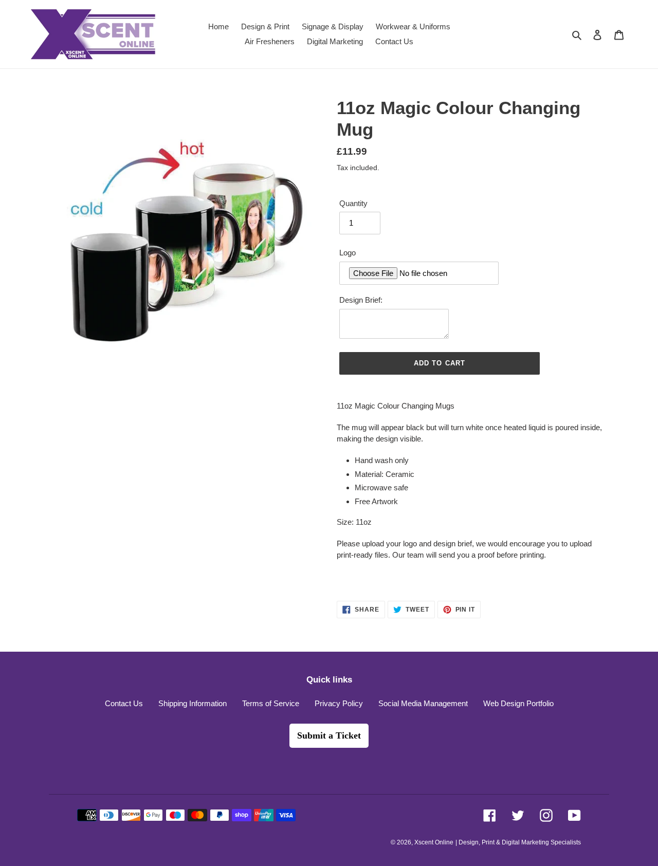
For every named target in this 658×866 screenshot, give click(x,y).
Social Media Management (423, 703)
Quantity (353, 203)
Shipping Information (192, 703)
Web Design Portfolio (518, 703)
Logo (347, 252)
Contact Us (124, 703)
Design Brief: (360, 300)
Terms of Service (270, 703)
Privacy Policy (339, 703)
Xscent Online (433, 842)
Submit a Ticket (329, 735)
